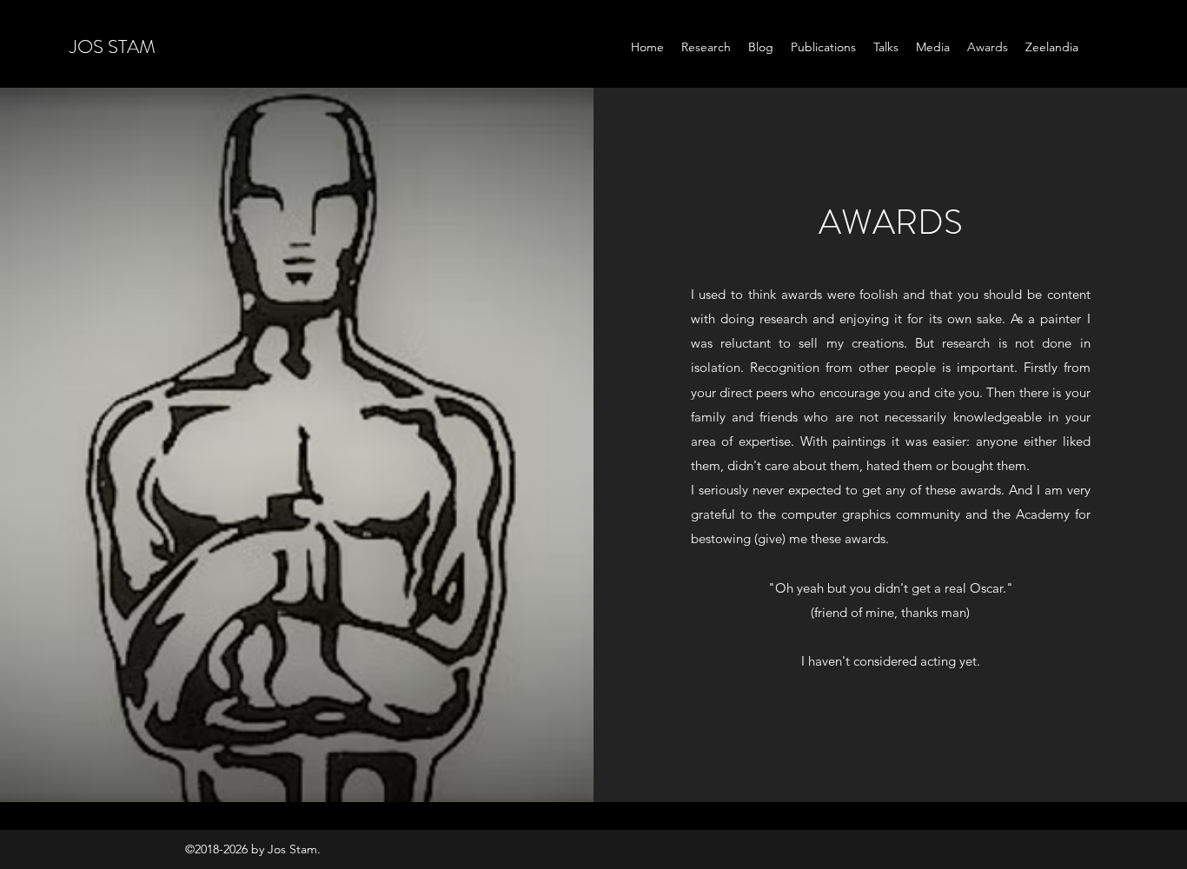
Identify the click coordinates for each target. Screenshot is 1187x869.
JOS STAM (113, 46)
